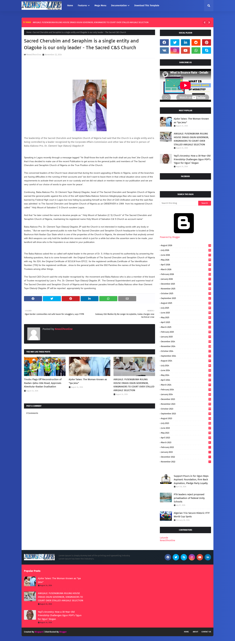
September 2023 (186, 413)
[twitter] (174, 42)
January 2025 (186, 336)
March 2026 (186, 269)
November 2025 (186, 288)
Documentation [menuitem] (119, 5)
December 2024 (186, 341)
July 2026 (186, 250)
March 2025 (186, 327)
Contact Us (206, 632)
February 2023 (185, 447)
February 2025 (186, 332)
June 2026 (186, 255)
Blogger (63, 632)
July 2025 (186, 308)
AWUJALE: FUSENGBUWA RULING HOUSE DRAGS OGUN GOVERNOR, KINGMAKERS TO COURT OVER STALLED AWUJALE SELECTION (91, 22)
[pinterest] (206, 42)
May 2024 (186, 375)
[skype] (206, 50)
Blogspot (39, 632)
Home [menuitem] (70, 5)
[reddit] (196, 42)
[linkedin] (185, 42)
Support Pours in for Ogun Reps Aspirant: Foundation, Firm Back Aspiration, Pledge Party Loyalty (191, 480)
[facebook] (164, 42)
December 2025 (186, 284)
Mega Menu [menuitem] (100, 5)
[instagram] (174, 50)
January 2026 (186, 279)
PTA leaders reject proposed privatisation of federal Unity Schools (189, 498)
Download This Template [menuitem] (146, 5)
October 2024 (186, 351)
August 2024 (186, 361)
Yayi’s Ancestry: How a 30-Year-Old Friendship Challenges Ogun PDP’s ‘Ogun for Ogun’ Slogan (192, 159)
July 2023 (186, 423)
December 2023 (186, 399)
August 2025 (186, 303)
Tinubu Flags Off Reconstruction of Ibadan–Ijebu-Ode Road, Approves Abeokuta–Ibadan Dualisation (43, 383)
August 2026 (186, 245)
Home (28, 32)
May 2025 (186, 317)
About (195, 632)
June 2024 (186, 370)
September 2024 (186, 356)
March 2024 (186, 385)
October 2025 (186, 293)
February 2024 (186, 389)
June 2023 (186, 428)
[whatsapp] (196, 50)
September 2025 (186, 298)
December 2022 (185, 457)
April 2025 (186, 322)
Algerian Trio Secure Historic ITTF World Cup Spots (192, 515)
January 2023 (185, 452)
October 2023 (186, 409)
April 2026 (186, 264)
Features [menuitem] (82, 5)
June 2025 (186, 312)
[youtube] (185, 50)
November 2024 (186, 346)
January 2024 (186, 394)
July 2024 (186, 365)
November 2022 (185, 461)
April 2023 (186, 437)
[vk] (164, 50)
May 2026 (186, 260)
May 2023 (186, 433)
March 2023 (185, 442)
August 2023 (186, 418)
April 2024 (186, 380)
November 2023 (186, 404)
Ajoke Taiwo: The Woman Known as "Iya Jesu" (88, 381)
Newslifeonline (34, 54)
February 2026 (186, 274)
